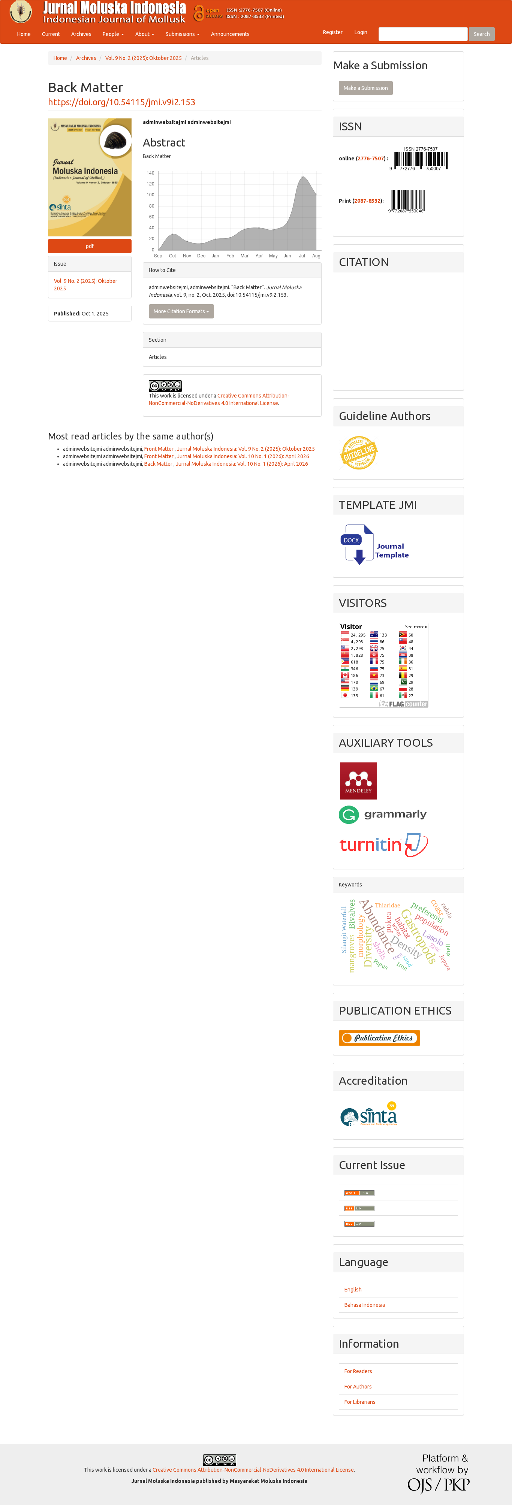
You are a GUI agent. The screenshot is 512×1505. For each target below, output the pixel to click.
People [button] (111, 34)
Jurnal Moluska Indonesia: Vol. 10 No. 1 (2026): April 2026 (243, 456)
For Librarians (360, 1402)
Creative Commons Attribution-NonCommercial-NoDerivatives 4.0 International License (253, 1470)
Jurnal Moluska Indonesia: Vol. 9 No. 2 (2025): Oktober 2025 (246, 449)
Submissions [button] (181, 34)
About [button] (143, 34)
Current (51, 34)
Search (482, 34)
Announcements (230, 34)
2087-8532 (367, 201)
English (353, 1290)
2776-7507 (371, 158)
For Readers (358, 1371)
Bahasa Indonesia (364, 1305)
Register (333, 32)
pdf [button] (90, 246)
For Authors (358, 1387)
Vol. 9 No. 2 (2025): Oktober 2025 (143, 58)
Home (24, 34)
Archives (81, 34)
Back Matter (159, 464)
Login (361, 32)
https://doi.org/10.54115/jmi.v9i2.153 (121, 102)
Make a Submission (366, 88)
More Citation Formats (180, 311)
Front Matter (159, 449)
